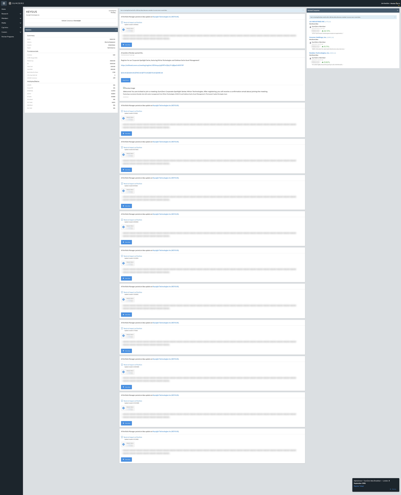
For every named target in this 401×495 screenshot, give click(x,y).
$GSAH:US (130, 73)
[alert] (375, 485)
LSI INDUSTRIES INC (320, 22)
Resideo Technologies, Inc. (322, 53)
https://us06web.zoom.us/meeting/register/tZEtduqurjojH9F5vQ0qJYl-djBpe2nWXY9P (152, 65)
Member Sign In (395, 3)
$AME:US (159, 73)
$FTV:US (145, 73)
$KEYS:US (152, 73)
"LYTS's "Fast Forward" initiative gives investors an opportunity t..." (327, 33)
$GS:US (123, 73)
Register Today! (359, 486)
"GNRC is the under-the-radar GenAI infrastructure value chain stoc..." (328, 49)
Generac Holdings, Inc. (321, 37)
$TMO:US (138, 73)
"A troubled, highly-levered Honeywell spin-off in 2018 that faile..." (327, 64)
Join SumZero (385, 3)
